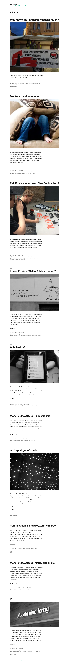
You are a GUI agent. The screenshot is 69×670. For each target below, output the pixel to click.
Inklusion (28, 651)
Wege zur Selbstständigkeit (29, 171)
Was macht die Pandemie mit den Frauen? (34, 19)
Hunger (18, 549)
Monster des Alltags (15, 440)
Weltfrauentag (21, 84)
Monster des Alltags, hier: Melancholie (32, 562)
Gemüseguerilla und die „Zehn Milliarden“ (34, 525)
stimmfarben (14, 6)
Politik (25, 334)
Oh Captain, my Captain (23, 450)
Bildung (12, 651)
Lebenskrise (19, 173)
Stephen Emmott (31, 549)
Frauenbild (22, 258)
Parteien (33, 335)
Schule (20, 652)
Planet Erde (26, 549)
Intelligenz (32, 651)
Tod (40, 514)
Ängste (12, 173)
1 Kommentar (13, 336)
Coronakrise (13, 83)
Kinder (25, 650)
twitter (32, 405)
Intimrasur (27, 258)
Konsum (21, 549)
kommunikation (20, 405)
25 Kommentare (14, 654)
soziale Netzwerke (27, 405)
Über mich (21, 6)
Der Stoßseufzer (14, 171)
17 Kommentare (39, 405)
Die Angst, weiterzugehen (25, 96)
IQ (11, 599)
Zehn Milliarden (38, 549)
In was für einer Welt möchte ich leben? (33, 271)
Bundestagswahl (17, 335)
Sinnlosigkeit (25, 440)
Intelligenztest (37, 651)
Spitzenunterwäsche (14, 259)
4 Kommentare (14, 86)
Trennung (20, 259)
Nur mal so (21, 440)
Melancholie (13, 589)
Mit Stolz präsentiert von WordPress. (22, 665)
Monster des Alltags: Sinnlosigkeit (30, 415)
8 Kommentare (14, 261)
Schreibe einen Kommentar (31, 589)
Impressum (28, 6)
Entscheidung (23, 335)
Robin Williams (36, 514)
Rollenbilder (16, 84)
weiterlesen (13, 166)
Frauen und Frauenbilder (22, 256)
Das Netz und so (14, 404)
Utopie (39, 335)
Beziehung (13, 258)
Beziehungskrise (14, 405)
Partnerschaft (36, 258)
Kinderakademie (16, 652)
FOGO (15, 173)
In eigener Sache (21, 171)
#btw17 (12, 335)
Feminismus (22, 83)
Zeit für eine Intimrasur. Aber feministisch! (34, 183)
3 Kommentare (32, 173)
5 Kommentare (14, 515)
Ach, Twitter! (17, 347)
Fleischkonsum (14, 549)
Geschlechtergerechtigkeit (36, 83)
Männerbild (31, 258)
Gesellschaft (28, 335)
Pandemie (12, 84)
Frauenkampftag (28, 83)
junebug (12, 170)
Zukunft (23, 259)
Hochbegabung (23, 651)
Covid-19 (17, 83)
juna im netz (13, 4)
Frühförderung (17, 651)
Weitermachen (24, 173)
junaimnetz (13, 587)
